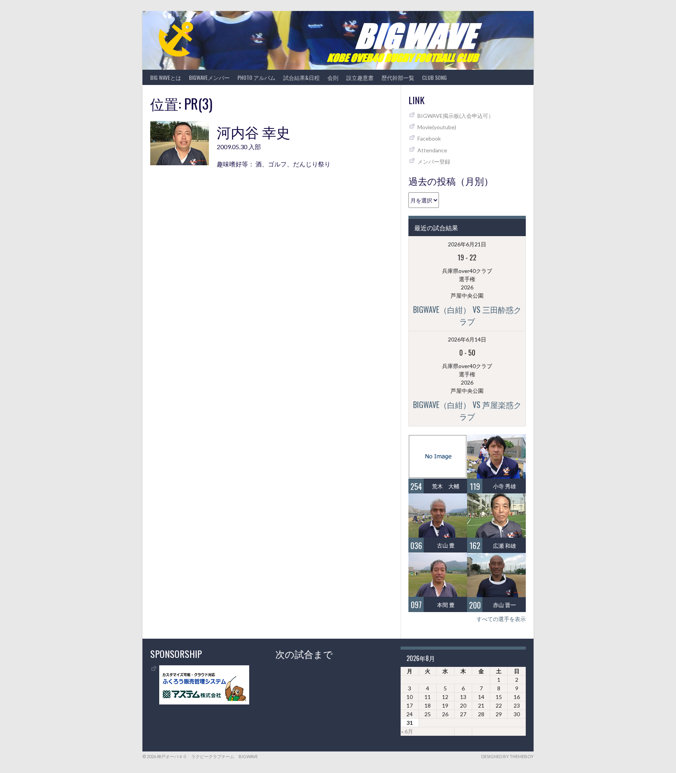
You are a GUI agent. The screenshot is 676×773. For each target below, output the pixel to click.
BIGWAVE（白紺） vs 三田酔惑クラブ (467, 315)
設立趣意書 (360, 77)
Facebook (429, 138)
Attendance (432, 150)
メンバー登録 (433, 161)
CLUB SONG (434, 77)
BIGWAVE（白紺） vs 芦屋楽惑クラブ (467, 410)
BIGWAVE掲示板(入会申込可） (455, 115)
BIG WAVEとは (165, 77)
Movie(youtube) (436, 127)
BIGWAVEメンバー (209, 77)
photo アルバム (256, 77)
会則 (332, 77)
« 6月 (407, 731)
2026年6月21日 (467, 244)
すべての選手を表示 (501, 619)
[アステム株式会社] (204, 702)
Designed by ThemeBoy (507, 756)
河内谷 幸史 (253, 131)
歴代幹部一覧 (397, 77)
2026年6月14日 (467, 339)
